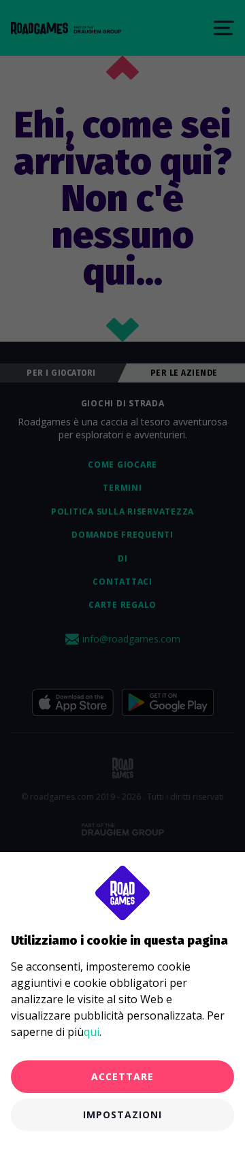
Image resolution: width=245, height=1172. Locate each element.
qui (91, 1031)
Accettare (122, 1076)
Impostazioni (122, 1114)
